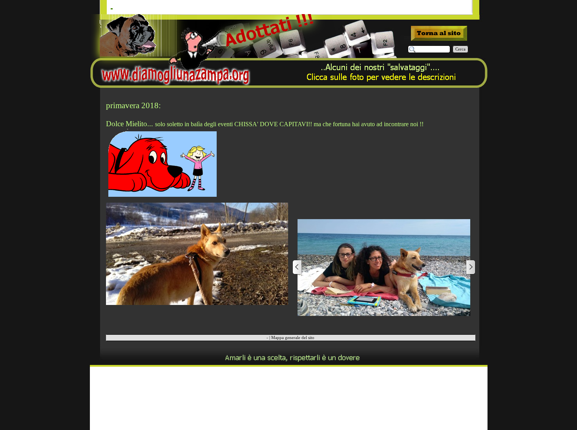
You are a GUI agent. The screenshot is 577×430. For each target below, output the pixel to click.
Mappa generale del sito (292, 338)
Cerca (460, 49)
